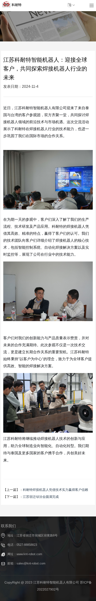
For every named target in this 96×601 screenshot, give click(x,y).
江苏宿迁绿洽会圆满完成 (41, 497)
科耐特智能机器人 (11, 4)
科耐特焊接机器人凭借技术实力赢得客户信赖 (55, 490)
